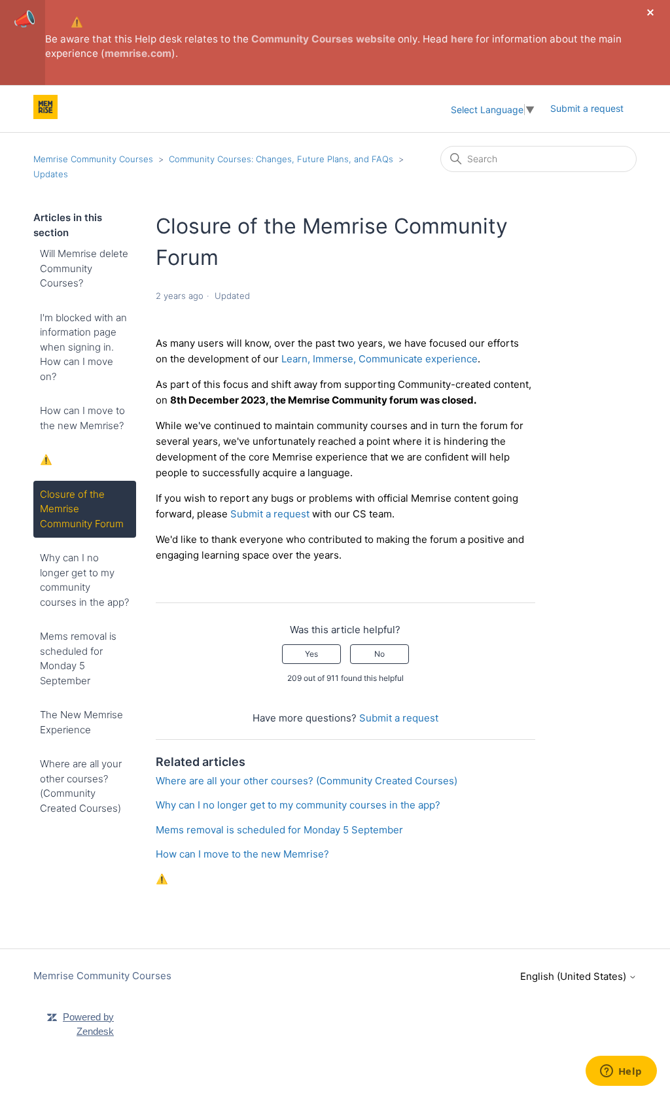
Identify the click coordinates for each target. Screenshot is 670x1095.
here (462, 39)
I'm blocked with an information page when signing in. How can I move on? (83, 347)
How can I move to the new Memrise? (82, 418)
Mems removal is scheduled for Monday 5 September (78, 658)
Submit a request (587, 108)
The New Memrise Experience (81, 722)
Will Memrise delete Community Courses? (84, 268)
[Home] (45, 115)
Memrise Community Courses (93, 159)
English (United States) (574, 976)
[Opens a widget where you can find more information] (621, 1072)
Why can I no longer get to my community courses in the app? (84, 579)
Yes (311, 654)
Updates (50, 174)
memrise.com (138, 53)
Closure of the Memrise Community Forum (82, 509)
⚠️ (77, 22)
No (379, 654)
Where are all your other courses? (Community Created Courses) (81, 785)
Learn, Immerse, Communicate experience (379, 359)
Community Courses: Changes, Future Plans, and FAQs (281, 159)
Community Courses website (323, 39)
